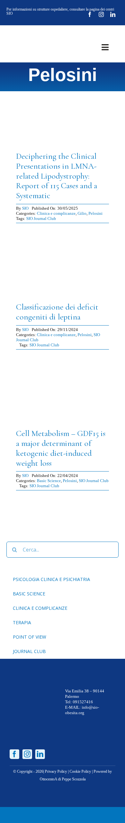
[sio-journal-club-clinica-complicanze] (62, 81)
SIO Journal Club (41, 218)
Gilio (82, 213)
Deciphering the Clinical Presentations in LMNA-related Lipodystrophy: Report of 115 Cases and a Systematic (56, 175)
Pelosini (95, 213)
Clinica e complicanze (56, 213)
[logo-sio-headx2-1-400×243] (29, 34)
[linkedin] (112, 14)
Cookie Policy (80, 771)
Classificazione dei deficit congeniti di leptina (57, 312)
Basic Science (49, 480)
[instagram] (101, 14)
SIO (25, 208)
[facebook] (89, 14)
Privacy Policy (56, 771)
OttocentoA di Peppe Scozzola (63, 779)
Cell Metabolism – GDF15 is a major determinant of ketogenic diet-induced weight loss (60, 448)
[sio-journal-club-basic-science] (62, 358)
